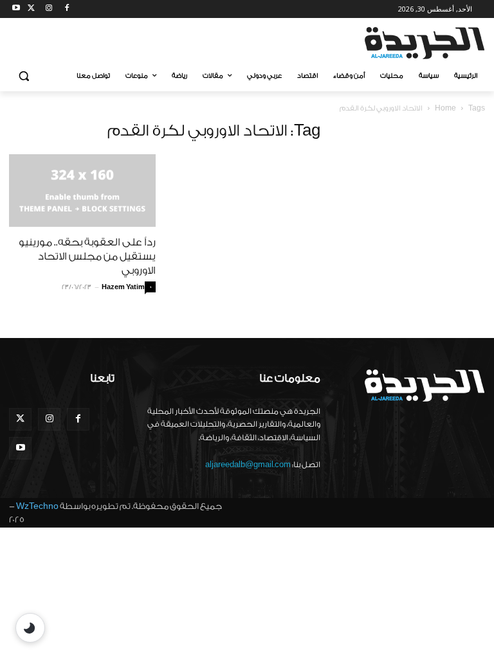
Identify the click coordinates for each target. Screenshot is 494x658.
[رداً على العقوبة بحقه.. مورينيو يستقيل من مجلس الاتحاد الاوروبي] (82, 190)
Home (445, 108)
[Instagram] (49, 9)
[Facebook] (66, 9)
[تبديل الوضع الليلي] (30, 628)
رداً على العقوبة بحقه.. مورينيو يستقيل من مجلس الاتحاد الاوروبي (87, 256)
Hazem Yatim (123, 287)
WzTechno (37, 506)
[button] (24, 76)
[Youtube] (16, 9)
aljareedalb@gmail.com (248, 464)
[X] (31, 9)
